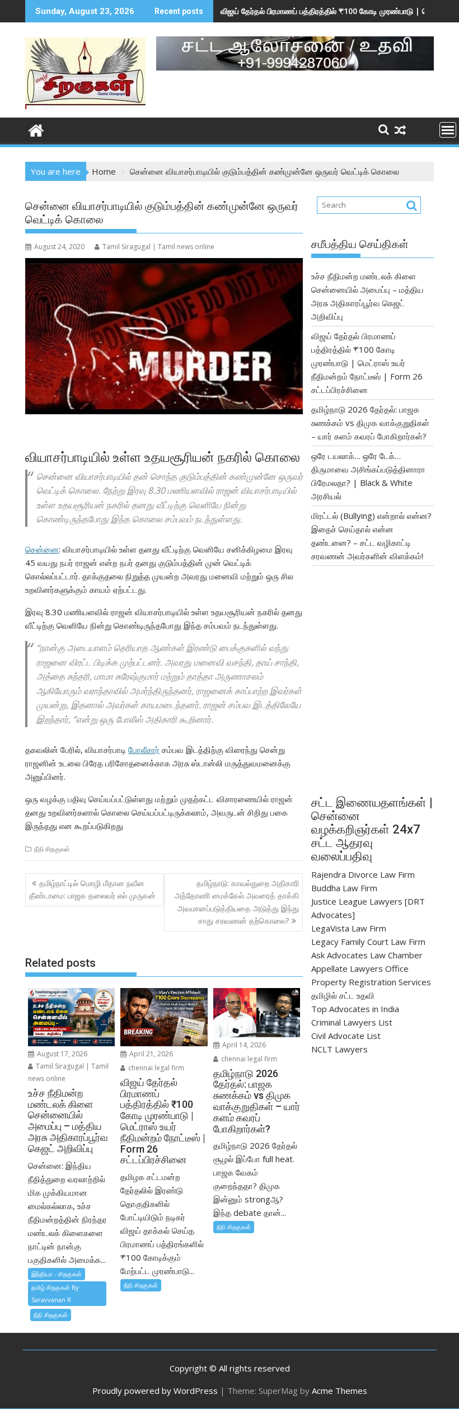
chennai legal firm (155, 1068)
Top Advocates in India (355, 1008)
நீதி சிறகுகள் (52, 849)
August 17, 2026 (61, 1054)
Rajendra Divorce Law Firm (363, 874)
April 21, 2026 (150, 1054)
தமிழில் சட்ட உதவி (342, 995)
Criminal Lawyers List (351, 1022)
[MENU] (447, 130)
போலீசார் (144, 749)
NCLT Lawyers (339, 1049)
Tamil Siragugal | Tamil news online (158, 246)
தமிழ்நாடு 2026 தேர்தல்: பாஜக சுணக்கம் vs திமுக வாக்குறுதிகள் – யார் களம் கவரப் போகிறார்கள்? (370, 423)
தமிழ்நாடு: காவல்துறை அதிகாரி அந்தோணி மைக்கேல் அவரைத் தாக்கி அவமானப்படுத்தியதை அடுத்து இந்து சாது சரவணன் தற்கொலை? (237, 902)
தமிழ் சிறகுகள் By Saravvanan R (55, 1293)
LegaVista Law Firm (348, 928)
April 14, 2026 (243, 1045)
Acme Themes (339, 1390)
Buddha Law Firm (344, 887)
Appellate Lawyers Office (360, 968)
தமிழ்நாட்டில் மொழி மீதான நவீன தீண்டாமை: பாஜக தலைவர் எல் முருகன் (92, 889)
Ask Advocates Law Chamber (367, 955)
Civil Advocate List (346, 1035)
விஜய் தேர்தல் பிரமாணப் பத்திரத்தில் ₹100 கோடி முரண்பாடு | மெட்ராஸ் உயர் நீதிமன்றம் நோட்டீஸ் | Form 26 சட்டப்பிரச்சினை (367, 362)
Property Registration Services (371, 981)
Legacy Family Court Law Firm (368, 941)
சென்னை (42, 549)
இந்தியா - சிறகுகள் (56, 1274)
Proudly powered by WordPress (155, 1390)
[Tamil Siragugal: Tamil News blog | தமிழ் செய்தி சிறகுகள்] (36, 129)
